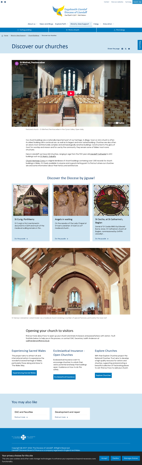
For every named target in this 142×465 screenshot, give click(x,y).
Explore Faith (60, 24)
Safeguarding (25, 30)
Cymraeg (140, 45)
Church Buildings (33, 35)
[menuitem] (106, 2)
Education (107, 24)
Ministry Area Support (79, 24)
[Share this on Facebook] (122, 49)
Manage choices (131, 458)
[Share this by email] (129, 49)
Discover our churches (49, 35)
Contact (106, 2)
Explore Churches (103, 375)
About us (31, 24)
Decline (116, 458)
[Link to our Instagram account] (5, 2)
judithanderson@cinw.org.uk (37, 341)
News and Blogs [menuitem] (46, 24)
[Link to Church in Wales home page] (23, 437)
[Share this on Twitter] (125, 49)
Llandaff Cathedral (98, 154)
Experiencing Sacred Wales (24, 373)
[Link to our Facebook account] (2, 2)
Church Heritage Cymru (35, 161)
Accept (104, 458)
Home (6, 35)
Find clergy (120, 30)
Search (135, 2)
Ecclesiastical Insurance (64, 377)
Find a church (74, 30)
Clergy (96, 24)
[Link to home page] (71, 12)
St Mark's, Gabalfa (48, 156)
